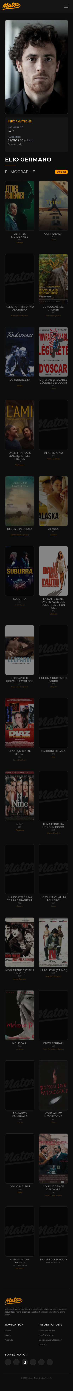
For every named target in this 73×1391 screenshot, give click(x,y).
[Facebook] (33, 1362)
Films (7, 1335)
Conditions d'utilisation (50, 1339)
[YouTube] (16, 1362)
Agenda (9, 1339)
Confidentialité (46, 1335)
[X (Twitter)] (8, 1362)
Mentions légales (47, 1330)
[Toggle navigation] (66, 6)
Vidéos (8, 1330)
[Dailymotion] (25, 1362)
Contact (43, 1344)
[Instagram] (41, 1362)
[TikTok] (50, 1362)
